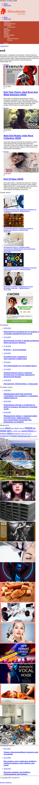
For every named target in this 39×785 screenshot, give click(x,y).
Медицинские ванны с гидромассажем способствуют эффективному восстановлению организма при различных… (19, 248)
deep (12, 428)
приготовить (34, 436)
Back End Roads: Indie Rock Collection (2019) (18, 136)
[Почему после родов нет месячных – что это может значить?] (17, 703)
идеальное (16, 433)
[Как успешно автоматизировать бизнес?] (17, 622)
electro (17, 428)
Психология (11, 27)
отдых (14, 436)
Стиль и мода (9, 35)
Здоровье (7, 25)
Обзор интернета (13, 38)
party (9, 431)
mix (34, 428)
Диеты (6, 32)
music (3, 430)
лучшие (22, 433)
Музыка (9, 40)
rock (15, 431)
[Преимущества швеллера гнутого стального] (17, 520)
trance (30, 431)
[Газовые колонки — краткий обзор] (17, 723)
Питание (7, 30)
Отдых (6, 28)
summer (19, 431)
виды (35, 431)
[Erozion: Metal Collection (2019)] (17, 541)
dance (8, 428)
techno (24, 431)
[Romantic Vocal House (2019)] (17, 683)
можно (29, 433)
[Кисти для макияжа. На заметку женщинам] (17, 642)
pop (13, 431)
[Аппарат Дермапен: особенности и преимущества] (17, 561)
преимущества (23, 436)
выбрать (3, 434)
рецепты (2, 438)
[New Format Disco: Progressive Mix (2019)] (17, 663)
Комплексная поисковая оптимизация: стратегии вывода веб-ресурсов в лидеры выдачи (20, 268)
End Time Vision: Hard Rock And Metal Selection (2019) (21, 93)
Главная (3, 46)
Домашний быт (10, 23)
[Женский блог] (13, 14)
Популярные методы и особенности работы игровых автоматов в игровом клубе (18, 229)
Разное (6, 37)
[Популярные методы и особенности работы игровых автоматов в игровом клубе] (14, 227)
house (28, 427)
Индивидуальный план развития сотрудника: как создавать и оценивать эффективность (20, 210)
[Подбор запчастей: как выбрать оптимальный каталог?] (17, 744)
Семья (6, 33)
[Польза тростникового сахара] (17, 602)
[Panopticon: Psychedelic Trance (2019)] (17, 581)
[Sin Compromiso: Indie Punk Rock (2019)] (17, 500)
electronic (22, 428)
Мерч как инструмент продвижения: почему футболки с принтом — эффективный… (18, 287)
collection (2, 428)
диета (9, 433)
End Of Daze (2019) (13, 179)
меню (26, 433)
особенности (5, 436)
